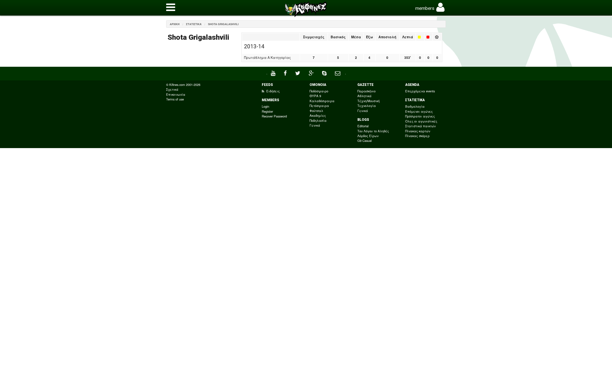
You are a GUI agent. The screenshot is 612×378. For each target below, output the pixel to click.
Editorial (363, 126)
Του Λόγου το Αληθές (373, 131)
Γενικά (315, 125)
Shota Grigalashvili (223, 24)
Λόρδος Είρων (367, 135)
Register (267, 111)
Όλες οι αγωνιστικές (421, 121)
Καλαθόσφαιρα (322, 101)
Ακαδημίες (318, 115)
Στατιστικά (194, 24)
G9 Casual (364, 140)
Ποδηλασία (318, 120)
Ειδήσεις (272, 91)
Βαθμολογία (415, 106)
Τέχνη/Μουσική (368, 101)
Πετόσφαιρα (319, 105)
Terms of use (175, 99)
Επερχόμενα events (420, 91)
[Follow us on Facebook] (286, 72)
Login (265, 106)
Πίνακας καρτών (417, 131)
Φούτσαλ (316, 110)
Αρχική (175, 24)
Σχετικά (172, 89)
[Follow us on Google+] (311, 72)
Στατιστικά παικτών (420, 126)
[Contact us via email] (338, 72)
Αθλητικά (364, 96)
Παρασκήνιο (366, 91)
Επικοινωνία (175, 94)
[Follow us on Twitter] (298, 72)
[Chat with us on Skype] (324, 72)
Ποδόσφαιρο (319, 91)
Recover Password (274, 116)
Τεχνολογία (366, 105)
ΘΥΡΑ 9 (315, 96)
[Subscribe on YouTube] (273, 72)
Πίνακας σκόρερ (417, 135)
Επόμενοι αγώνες (419, 111)
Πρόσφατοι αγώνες (420, 116)
